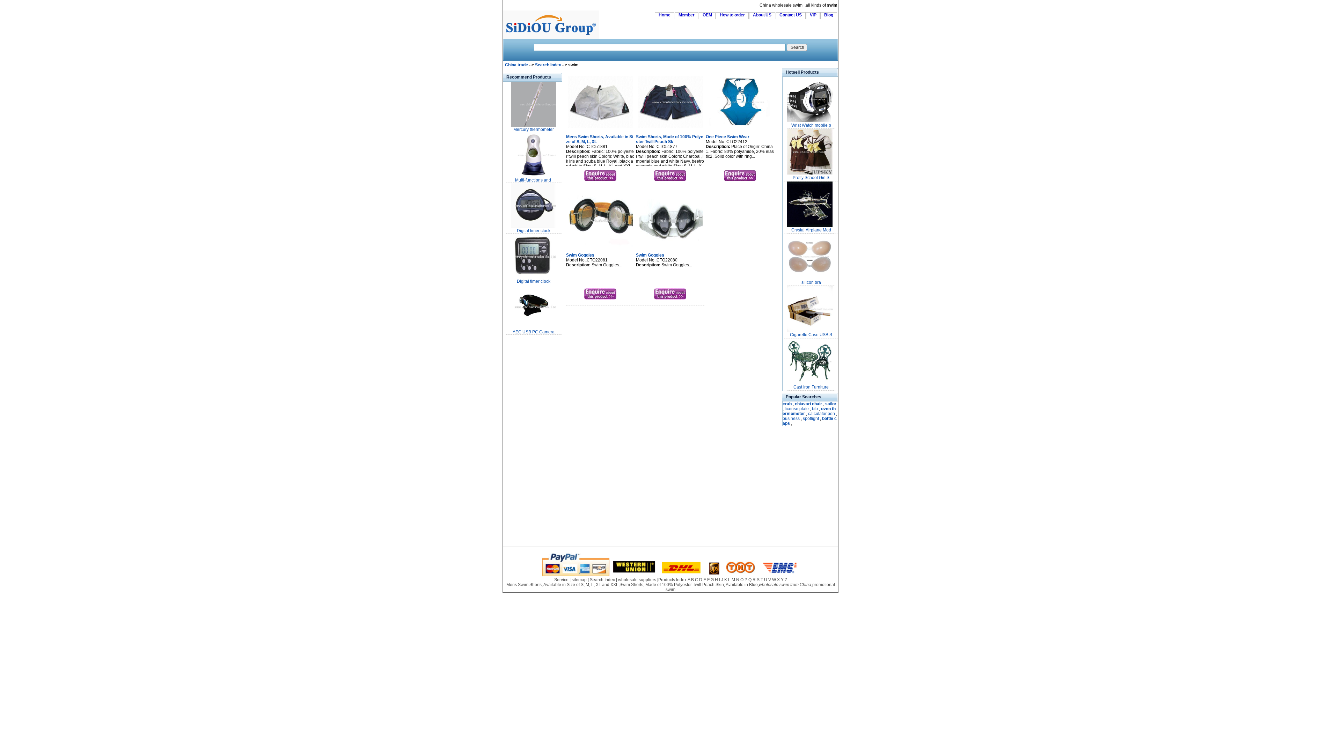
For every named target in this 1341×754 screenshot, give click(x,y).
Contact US (790, 15)
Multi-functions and (533, 180)
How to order (732, 15)
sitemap (579, 579)
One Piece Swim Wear (727, 136)
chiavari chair (808, 403)
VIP (813, 15)
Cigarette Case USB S (811, 334)
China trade (516, 64)
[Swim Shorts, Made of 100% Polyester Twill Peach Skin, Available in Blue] (670, 128)
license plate (797, 408)
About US (762, 15)
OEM (707, 15)
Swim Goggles (580, 255)
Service (561, 579)
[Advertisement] (524, 441)
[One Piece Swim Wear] (740, 128)
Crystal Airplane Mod (811, 230)
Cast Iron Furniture (811, 387)
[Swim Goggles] (600, 247)
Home (664, 15)
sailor (830, 403)
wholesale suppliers (637, 579)
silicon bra (811, 282)
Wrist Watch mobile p (811, 125)
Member (687, 15)
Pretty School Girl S (811, 177)
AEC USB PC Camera (534, 332)
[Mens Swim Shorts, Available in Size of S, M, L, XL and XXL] (600, 128)
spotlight (811, 418)
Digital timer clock (533, 230)
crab (787, 403)
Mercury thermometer (533, 129)
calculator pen (821, 413)
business (791, 418)
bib (815, 408)
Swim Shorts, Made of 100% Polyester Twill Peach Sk (669, 139)
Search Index (548, 64)
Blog (828, 15)
